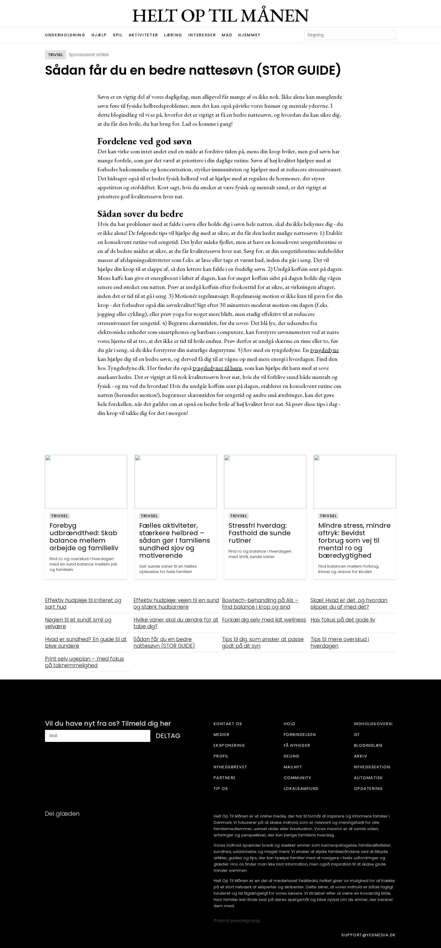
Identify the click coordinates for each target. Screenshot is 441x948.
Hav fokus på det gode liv (342, 619)
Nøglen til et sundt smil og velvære (78, 623)
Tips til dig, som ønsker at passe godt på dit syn (263, 643)
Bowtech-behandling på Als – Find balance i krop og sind (260, 603)
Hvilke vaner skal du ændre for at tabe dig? (176, 623)
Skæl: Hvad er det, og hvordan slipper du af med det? (348, 603)
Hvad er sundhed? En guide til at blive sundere (86, 643)
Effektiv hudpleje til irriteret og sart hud (83, 603)
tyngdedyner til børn (217, 368)
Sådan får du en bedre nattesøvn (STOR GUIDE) (164, 643)
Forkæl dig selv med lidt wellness (264, 619)
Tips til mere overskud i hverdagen (339, 643)
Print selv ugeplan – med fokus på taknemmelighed (84, 662)
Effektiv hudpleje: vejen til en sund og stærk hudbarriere (176, 603)
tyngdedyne (324, 350)
